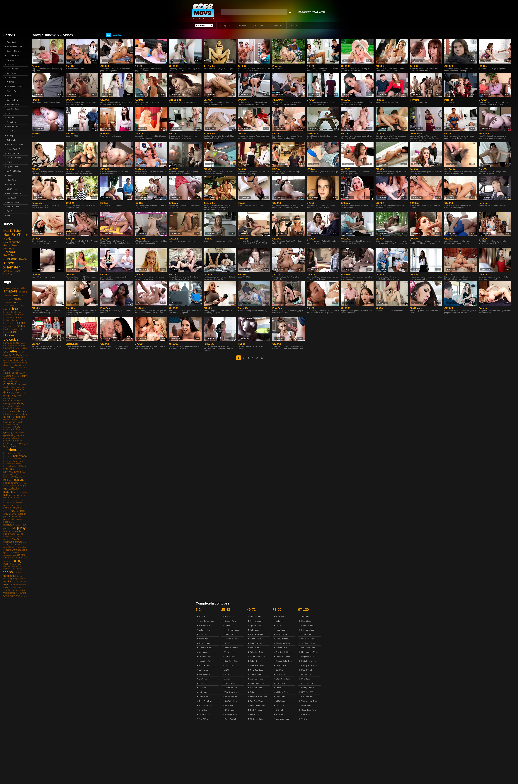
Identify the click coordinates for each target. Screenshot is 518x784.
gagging (6, 429)
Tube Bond (254, 630)
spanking (22, 550)
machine (7, 486)
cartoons (7, 358)
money (17, 498)
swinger (6, 566)
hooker (6, 459)
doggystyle (16, 395)
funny (17, 427)
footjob (19, 422)
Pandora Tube (307, 625)
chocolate (15, 363)
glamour (7, 438)
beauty (18, 317)
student (6, 561)
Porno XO (203, 683)
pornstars (9, 524)
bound (17, 346)
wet (17, 593)
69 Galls (304, 719)
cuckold (17, 376)
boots (23, 343)
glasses (15, 438)
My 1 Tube (254, 648)
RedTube (8, 255)
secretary (18, 536)
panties (6, 516)
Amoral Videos (13, 104)
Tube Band (11, 42)
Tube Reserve (282, 630)
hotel (20, 459)
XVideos (8, 271)
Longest (121, 35)
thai (19, 573)
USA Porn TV (307, 692)
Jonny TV (228, 674)
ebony (20, 403)
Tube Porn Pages (231, 639)
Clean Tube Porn (308, 710)
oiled (18, 508)
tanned (19, 566)
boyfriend (7, 348)
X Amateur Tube (206, 661)
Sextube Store (13, 51)
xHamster (11, 267)
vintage (15, 590)
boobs (16, 343)
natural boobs (9, 502)
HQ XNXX (11, 184)
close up (17, 365)
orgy (5, 514)
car (26, 355)
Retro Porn (280, 697)
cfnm (23, 360)
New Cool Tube (256, 670)
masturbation (11, 488)
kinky (17, 474)
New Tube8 (11, 198)
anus (5, 299)
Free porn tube (307, 630)
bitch (20, 329)
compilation (8, 370)
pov (24, 524)
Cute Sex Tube (13, 109)
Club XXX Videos (14, 158)
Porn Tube (11, 118)
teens (8, 572)
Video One (203, 652)
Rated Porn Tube (283, 643)
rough (12, 534)
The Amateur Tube (309, 701)
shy (24, 542)
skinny (6, 544)
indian (14, 466)
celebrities (15, 360)
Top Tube (242, 25)
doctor (23, 393)
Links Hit (279, 621)
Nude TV (279, 714)
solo (14, 549)
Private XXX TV (13, 149)
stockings (8, 557)
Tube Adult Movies (283, 639)
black (13, 331)
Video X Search (231, 648)
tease (19, 569)
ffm (12, 417)
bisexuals (13, 329)
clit (11, 365)
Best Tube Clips (231, 661)
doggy (6, 395)
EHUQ (9, 113)
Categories (225, 25)
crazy (22, 373)
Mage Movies (12, 69)
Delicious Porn (13, 55)
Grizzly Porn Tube (309, 688)
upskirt (20, 587)
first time (7, 420)
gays (6, 432)
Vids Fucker (255, 714)
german (14, 432)
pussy (21, 528)
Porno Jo (10, 60)
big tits (20, 326)
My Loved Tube (256, 719)
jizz (23, 472)
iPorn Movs (306, 674)
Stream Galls (281, 648)
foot (14, 422)
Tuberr (9, 175)
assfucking (20, 305)
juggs (5, 474)
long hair (23, 483)
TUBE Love (11, 78)
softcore (7, 550)
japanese (8, 471)
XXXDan (483, 66)
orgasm (21, 511)
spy (14, 555)
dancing (12, 387)
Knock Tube (229, 683)
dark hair (21, 387)
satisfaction (8, 536)
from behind (8, 427)
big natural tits (9, 326)
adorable (21, 288)
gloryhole (7, 440)
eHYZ (9, 216)
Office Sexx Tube (283, 679)
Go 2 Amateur (256, 710)
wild (18, 595)
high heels (7, 456)
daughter (7, 390)
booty (6, 345)
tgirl (15, 573)
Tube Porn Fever (257, 665)
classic (6, 365)
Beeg (6, 231)
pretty (6, 528)
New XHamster (13, 202)
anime (22, 296)
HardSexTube (15, 235)
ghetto (21, 433)
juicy (11, 474)
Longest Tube (277, 25)
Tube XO (254, 661)
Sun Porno (203, 670)
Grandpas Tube (282, 719)
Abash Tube (229, 679)
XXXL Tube (229, 710)
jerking (17, 472)
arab (11, 299)
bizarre (6, 332)
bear (12, 317)
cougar (17, 370)
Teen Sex (305, 616)
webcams (9, 592)
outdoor (21, 514)
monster (6, 500)
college (12, 367)
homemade (20, 455)
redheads (16, 531)
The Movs (228, 634)
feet (16, 414)
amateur (10, 291)
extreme (13, 411)
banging (6, 312)
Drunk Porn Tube (257, 656)
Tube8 (9, 211)
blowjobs (10, 339)
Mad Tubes (229, 616)
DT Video (203, 710)
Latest (114, 35)
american (7, 296)
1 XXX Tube (12, 189)
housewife (7, 461)
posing (18, 525)
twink (6, 587)
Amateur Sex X (230, 688)
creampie (8, 376)
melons (17, 492)
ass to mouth (8, 305)
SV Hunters (280, 616)
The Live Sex (255, 616)
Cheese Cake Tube (284, 661)
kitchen (6, 477)
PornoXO (10, 252)
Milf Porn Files (282, 692)
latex (21, 477)
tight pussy (20, 579)
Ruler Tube (203, 697)
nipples (19, 502)
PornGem (484, 133)
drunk (13, 404)
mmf (5, 498)
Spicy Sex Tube (256, 652)
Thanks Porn (12, 91)
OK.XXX (104, 66)
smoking (15, 547)
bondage (7, 343)
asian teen (7, 303)
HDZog (35, 100)
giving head (19, 435)
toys (5, 584)
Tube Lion (280, 705)
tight (12, 578)
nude (6, 505)
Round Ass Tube (231, 697)
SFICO (227, 643)
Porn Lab (280, 688)
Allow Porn (11, 180)
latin (5, 480)
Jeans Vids (203, 639)
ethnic (17, 406)
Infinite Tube (229, 665)
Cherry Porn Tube (309, 665)
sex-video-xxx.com (15, 86)
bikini (5, 329)
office (12, 508)
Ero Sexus (203, 679)
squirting (21, 555)
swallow (7, 564)
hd (21, 450)
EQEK (9, 162)
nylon (6, 508)
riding (6, 534)
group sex (17, 443)
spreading (7, 555)
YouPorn (8, 274)
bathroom (7, 315)
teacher (13, 569)
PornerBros (10, 245)
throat (19, 576)
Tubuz (278, 625)
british (24, 348)
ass (15, 302)
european (8, 408)
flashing (7, 422)
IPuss (9, 95)
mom (10, 498)
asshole (7, 309)
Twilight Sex (281, 665)
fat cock (10, 414)
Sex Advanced (205, 674)
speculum (7, 552)
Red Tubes (11, 73)
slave (13, 544)
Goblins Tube (255, 674)
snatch (23, 547)
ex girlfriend (19, 409)
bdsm (21, 314)
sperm (16, 552)
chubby (23, 362)
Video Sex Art (204, 714)
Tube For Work (205, 705)
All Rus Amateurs (14, 193)
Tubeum (253, 692)
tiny (4, 582)
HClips (241, 344)
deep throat (18, 389)
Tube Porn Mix (256, 643)
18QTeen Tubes (308, 643)
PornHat (36, 66)
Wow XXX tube (13, 153)
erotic (10, 406)
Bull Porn (279, 670)
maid (14, 486)
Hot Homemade (257, 621)
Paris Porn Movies (309, 661)
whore (6, 596)
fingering (20, 416)
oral (13, 510)
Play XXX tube (307, 670)
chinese (6, 363)
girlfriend (8, 435)
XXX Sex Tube (13, 207)
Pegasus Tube (307, 656)
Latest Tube (258, 25)
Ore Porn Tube (307, 639)
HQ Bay (10, 135)
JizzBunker (210, 66)
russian (19, 534)
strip (25, 557)
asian (17, 299)
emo (5, 406)
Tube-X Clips (204, 665)
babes (16, 309)
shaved (16, 539)
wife (12, 595)
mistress (23, 495)
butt (22, 355)
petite (12, 519)
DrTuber (16, 230)
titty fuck (15, 582)
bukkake (7, 355)
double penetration (12, 400)
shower (18, 542)
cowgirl (15, 373)
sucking (16, 561)
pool (21, 522)
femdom (23, 414)
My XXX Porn (12, 167)
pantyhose (16, 516)
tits (9, 581)
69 (15, 288)
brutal (21, 352)
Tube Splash (306, 634)
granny (6, 443)
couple (7, 373)
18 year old (8, 288)
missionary (14, 495)
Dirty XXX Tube (230, 719)
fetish (6, 416)
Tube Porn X (281, 674)
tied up (6, 579)
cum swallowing (10, 381)
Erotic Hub (228, 705)
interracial (9, 468)
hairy (6, 446)
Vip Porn (202, 688)
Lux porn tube (307, 683)
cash (14, 358)
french (15, 424)
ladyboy (14, 477)
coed (5, 368)
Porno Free (11, 122)
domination (8, 398)
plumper (14, 522)
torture (23, 582)
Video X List (229, 652)
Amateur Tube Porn (258, 697)
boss (12, 346)
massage (21, 485)
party (6, 519)
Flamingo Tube (230, 714)
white (23, 593)
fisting (21, 419)
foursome (7, 424)
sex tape (7, 539)
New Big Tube (256, 688)
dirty (17, 393)
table (13, 566)
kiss (22, 474)
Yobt (17, 271)
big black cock (9, 323)
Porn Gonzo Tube (14, 46)
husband (7, 466)
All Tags (293, 25)
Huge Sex (11, 131)
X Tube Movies (256, 634)
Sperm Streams (256, 625)
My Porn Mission (14, 171)
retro (24, 531)
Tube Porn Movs (231, 692)
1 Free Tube (229, 656)
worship (24, 596)
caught (6, 360)
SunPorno (10, 259)
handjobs (15, 446)
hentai (6, 453)
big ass (15, 320)
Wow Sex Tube (256, 679)
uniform (13, 587)
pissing (6, 522)
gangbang (16, 429)
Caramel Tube (307, 697)
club (24, 365)
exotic (5, 411)
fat (4, 414)
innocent (22, 466)
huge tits (7, 464)
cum (24, 375)
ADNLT (227, 670)
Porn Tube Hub (13, 127)
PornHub (8, 248)
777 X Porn (203, 719)
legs (10, 480)
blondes (8, 335)
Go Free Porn (12, 100)
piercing (19, 519)
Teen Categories (283, 656)
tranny (12, 584)
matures (8, 491)
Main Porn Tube (308, 648)
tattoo (6, 569)
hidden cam (15, 453)
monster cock (17, 500)
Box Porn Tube (256, 701)
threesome (9, 575)
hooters (13, 459)
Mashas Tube (281, 634)
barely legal (16, 312)
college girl (22, 368)
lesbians (18, 479)
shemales (8, 541)
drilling (6, 403)
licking (6, 483)
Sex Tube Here (230, 701)
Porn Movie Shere (257, 705)
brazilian (17, 348)
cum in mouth (9, 379)
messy (24, 492)
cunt (19, 384)
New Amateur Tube (309, 652)
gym (26, 443)
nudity (13, 505)
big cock (21, 322)
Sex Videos (306, 621)
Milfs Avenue (281, 701)
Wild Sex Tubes (256, 639)
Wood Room (306, 705)
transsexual (21, 585)
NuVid (7, 238)
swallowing (16, 564)
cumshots (9, 384)
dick (5, 392)
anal (15, 295)
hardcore (10, 450)
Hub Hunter (204, 692)
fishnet (14, 420)
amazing (22, 292)
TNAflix (23, 259)
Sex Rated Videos (283, 652)
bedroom (7, 320)
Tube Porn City (205, 643)
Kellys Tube (11, 140)
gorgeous (17, 440)
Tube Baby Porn (257, 683)
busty (16, 354)
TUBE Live (11, 82)
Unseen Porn (230, 621)
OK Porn (10, 64)
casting (20, 358)
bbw (15, 314)
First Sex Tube (205, 648)
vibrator (7, 590)
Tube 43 (227, 625)
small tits (7, 547)
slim (18, 544)
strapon (18, 557)
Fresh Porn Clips (231, 630)
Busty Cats (280, 683)
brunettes (10, 351)
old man (6, 511)
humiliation (16, 464)
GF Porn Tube (205, 656)
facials (22, 411)
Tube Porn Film (205, 701)
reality (6, 531)
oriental (12, 514)
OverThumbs (11, 242)
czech (5, 387)
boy (23, 345)
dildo (11, 392)
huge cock (18, 461)
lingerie (14, 483)
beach (6, 317)
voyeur (23, 590)
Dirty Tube (280, 710)
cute (24, 384)
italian (18, 469)
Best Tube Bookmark (15, 144)
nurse (19, 505)
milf (5, 494)
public (13, 528)
